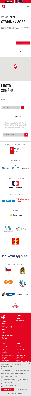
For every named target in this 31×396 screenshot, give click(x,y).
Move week (4, 349)
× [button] (29, 363)
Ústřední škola (19, 357)
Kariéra (17, 352)
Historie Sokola (20, 347)
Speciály (18, 360)
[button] (15, 67)
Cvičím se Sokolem (6, 354)
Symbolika (18, 351)
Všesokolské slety (20, 349)
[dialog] (15, 379)
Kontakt (18, 318)
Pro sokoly (9, 1)
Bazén (3, 337)
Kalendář (18, 358)
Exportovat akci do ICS (23, 43)
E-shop (3, 340)
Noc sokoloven (5, 360)
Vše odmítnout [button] (22, 389)
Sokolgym (4, 346)
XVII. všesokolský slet (7, 347)
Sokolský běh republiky (7, 355)
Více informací (21, 373)
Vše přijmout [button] (7, 389)
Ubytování (4, 338)
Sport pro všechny (20, 354)
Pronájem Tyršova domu (8, 335)
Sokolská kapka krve (7, 361)
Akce (2, 11)
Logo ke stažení (20, 320)
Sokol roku (4, 357)
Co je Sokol (19, 346)
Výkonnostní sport (20, 355)
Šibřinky (3, 358)
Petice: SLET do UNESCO (22, 361)
